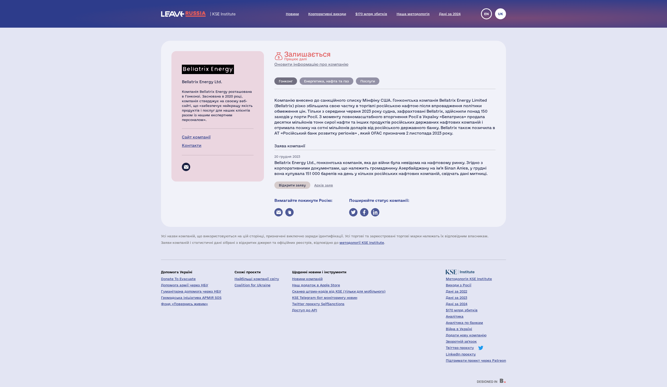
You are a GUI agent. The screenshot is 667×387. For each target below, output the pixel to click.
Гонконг (286, 81)
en (486, 14)
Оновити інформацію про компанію (311, 64)
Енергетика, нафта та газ (326, 81)
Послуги (367, 81)
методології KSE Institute (361, 242)
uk (500, 14)
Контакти (191, 145)
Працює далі (307, 56)
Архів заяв (323, 185)
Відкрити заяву (292, 185)
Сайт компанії (196, 137)
